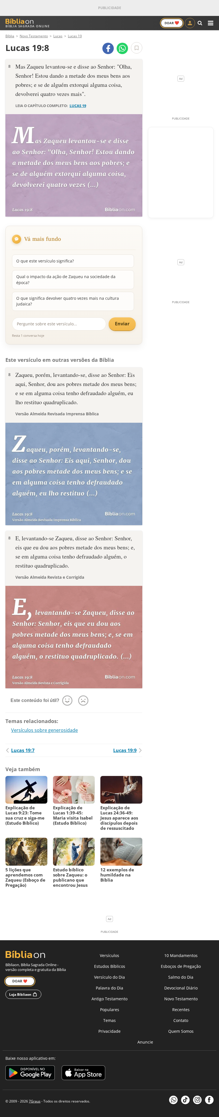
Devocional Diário (181, 988)
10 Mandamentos (181, 955)
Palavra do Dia (109, 988)
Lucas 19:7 (23, 750)
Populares (109, 1009)
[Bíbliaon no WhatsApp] (173, 1100)
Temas (109, 1020)
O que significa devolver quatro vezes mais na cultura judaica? (67, 301)
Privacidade (109, 1031)
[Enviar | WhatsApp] (122, 48)
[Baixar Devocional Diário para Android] (30, 1073)
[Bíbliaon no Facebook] (209, 1100)
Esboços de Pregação (181, 966)
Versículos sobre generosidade (44, 730)
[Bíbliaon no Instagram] (197, 1100)
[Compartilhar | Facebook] (108, 48)
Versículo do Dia (109, 977)
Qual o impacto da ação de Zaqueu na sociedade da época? (65, 279)
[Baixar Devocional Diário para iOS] (83, 1073)
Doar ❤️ (19, 981)
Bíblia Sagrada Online (27, 26)
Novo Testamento (181, 998)
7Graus (34, 1101)
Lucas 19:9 (125, 750)
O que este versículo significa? (45, 261)
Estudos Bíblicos (109, 966)
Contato (180, 1020)
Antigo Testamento (109, 998)
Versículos (109, 955)
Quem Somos (181, 1031)
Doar (172, 22)
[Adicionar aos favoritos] (136, 48)
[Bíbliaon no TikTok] (185, 1100)
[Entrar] (190, 23)
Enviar (122, 324)
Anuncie (145, 1042)
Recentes (181, 1009)
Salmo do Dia (180, 977)
